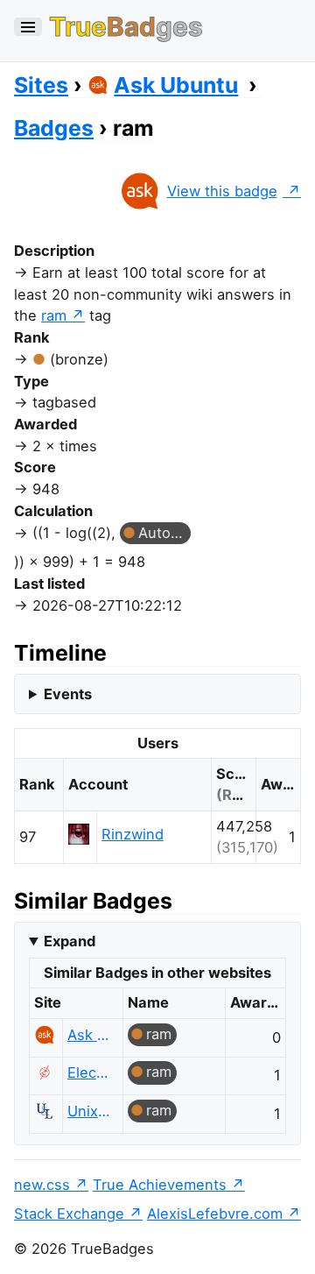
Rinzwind (133, 834)
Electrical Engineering (90, 1072)
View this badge (222, 191)
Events (68, 694)
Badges (54, 128)
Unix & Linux (90, 1111)
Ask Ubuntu (176, 85)
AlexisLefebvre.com (215, 1213)
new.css (42, 1184)
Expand (69, 941)
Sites (41, 85)
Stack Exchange (69, 1213)
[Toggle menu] (28, 27)
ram (53, 315)
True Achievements (160, 1184)
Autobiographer (164, 532)
